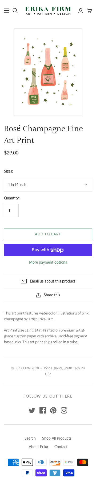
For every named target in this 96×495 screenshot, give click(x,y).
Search (30, 438)
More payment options (48, 262)
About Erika (38, 446)
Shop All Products (56, 438)
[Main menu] (6, 10)
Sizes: (8, 171)
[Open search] (15, 10)
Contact (60, 446)
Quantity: (12, 198)
